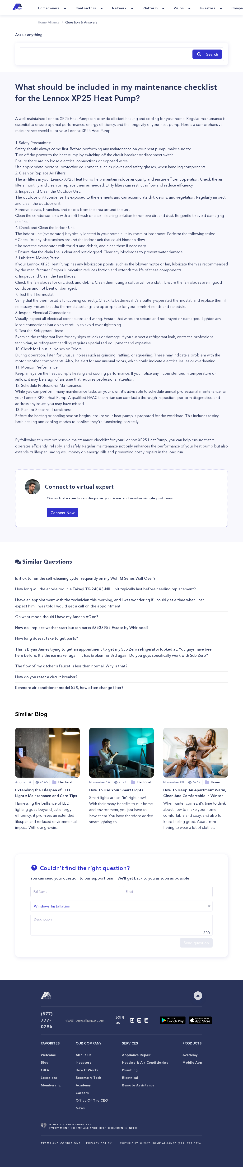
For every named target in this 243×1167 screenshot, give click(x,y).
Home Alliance (49, 22)
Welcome (48, 1055)
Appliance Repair (136, 1055)
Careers (82, 1093)
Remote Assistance (138, 1085)
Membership (51, 1085)
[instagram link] (139, 1020)
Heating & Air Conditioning (145, 1062)
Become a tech (88, 1078)
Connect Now (63, 512)
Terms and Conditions (60, 1143)
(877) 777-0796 (46, 1020)
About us (84, 1055)
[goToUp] (198, 995)
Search (212, 54)
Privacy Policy (99, 1143)
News (80, 1108)
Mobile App (192, 1062)
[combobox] (105, 54)
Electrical (130, 1078)
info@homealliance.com (84, 1020)
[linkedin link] (146, 1020)
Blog (45, 1062)
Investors (83, 1062)
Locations (49, 1078)
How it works (87, 1070)
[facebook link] (132, 1020)
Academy (83, 1085)
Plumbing (130, 1070)
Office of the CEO (92, 1100)
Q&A (45, 1070)
